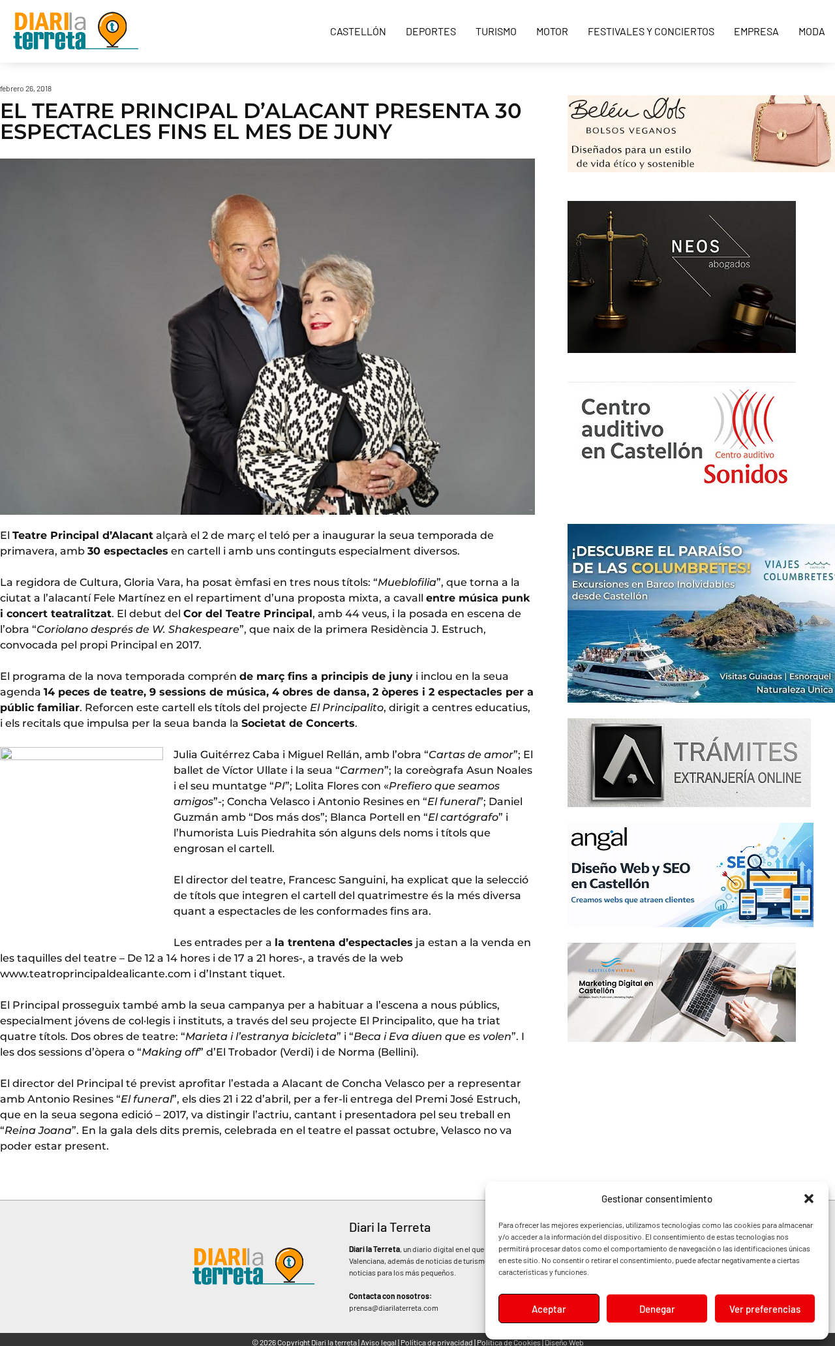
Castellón (358, 31)
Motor (552, 31)
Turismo (496, 31)
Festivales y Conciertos (651, 31)
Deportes (431, 31)
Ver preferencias (764, 1309)
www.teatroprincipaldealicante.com (95, 974)
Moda (811, 31)
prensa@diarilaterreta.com (393, 1307)
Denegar (657, 1309)
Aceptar (549, 1309)
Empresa (756, 31)
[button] (808, 1198)
